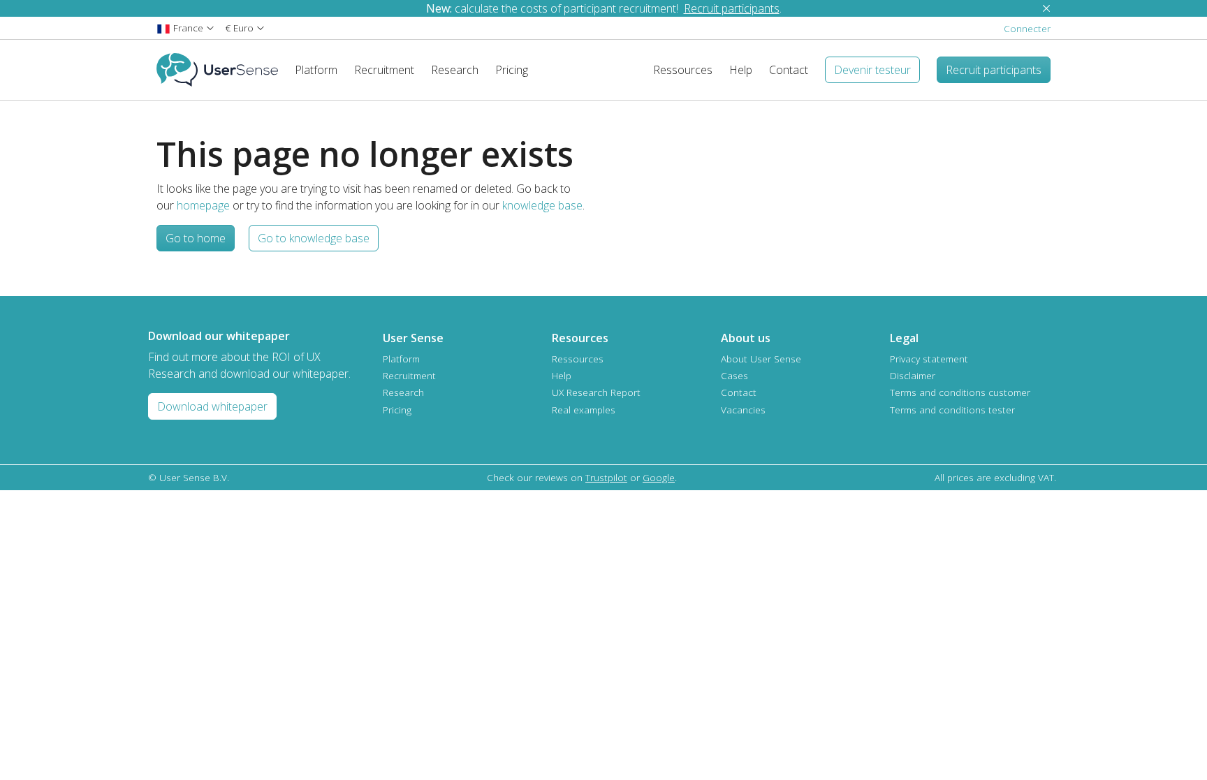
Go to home (196, 238)
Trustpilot (606, 477)
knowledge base (542, 205)
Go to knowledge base (314, 238)
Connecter (1027, 28)
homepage (203, 205)
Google (659, 477)
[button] (185, 27)
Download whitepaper (212, 406)
